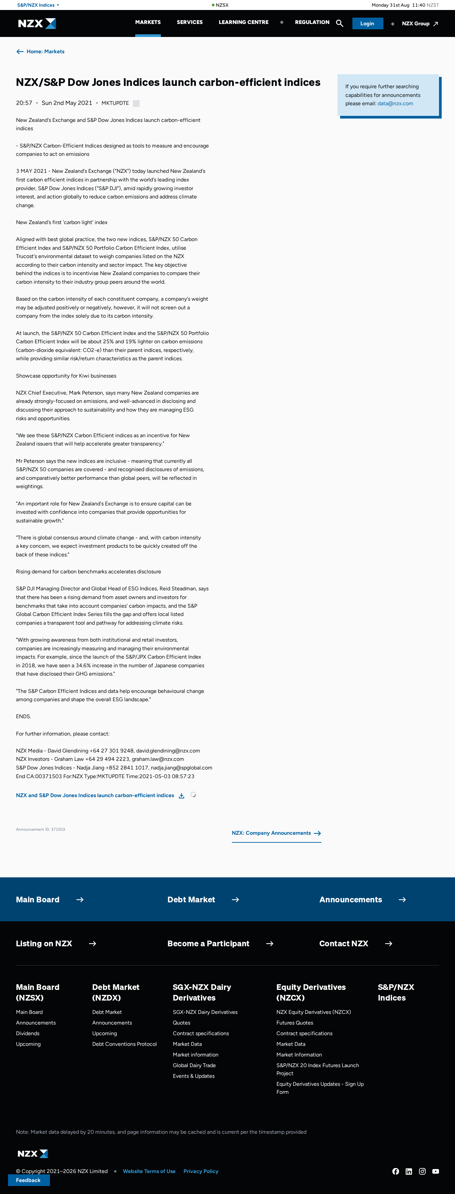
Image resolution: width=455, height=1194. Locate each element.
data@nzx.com (395, 103)
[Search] (339, 25)
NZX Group (416, 23)
